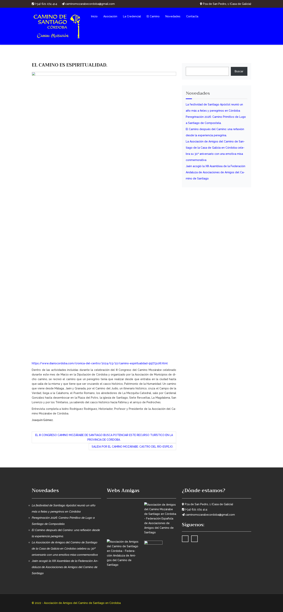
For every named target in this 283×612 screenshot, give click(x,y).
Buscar (239, 71)
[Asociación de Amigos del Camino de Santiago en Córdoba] (57, 25)
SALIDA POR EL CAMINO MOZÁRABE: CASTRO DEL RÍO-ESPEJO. (132, 446)
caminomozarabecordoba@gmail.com (89, 3)
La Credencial (132, 16)
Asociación (110, 16)
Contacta (192, 16)
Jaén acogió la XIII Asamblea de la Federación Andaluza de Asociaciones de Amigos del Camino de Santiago (215, 172)
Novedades (172, 16)
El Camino (153, 16)
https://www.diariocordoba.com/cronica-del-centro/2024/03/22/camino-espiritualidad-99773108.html (100, 363)
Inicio (94, 16)
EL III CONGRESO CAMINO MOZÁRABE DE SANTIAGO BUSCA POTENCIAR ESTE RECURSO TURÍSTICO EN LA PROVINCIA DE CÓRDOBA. (104, 437)
